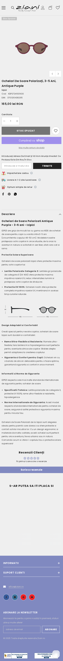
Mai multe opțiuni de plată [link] (31, 147)
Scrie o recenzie (31, 470)
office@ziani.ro (16, 586)
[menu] (3, 8)
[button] (52, 74)
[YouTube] (32, 597)
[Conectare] (43, 8)
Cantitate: (7, 114)
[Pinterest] (9, 193)
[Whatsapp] (15, 193)
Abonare (51, 629)
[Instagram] (15, 597)
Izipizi (4, 90)
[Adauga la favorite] (56, 131)
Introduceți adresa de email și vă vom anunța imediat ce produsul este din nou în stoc (31, 158)
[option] (31, 47)
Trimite (47, 166)
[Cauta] (13, 8)
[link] (16, 538)
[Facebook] (3, 193)
